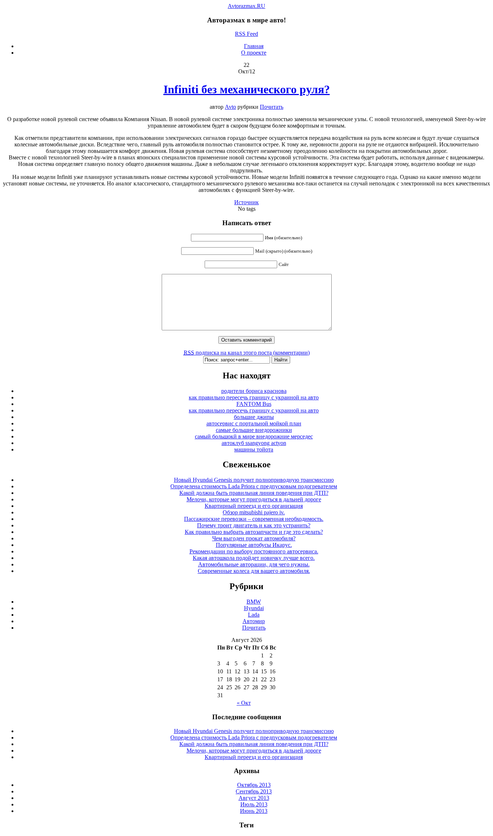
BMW (254, 602)
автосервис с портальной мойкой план (253, 423)
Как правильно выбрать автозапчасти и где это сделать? (254, 532)
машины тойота (253, 449)
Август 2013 (254, 798)
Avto (230, 107)
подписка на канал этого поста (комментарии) (247, 353)
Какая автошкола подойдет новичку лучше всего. (254, 558)
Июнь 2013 (253, 811)
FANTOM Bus (253, 404)
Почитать (271, 107)
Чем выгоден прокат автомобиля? (254, 538)
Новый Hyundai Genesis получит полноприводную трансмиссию (254, 480)
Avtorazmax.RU (246, 6)
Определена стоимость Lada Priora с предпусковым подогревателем (253, 486)
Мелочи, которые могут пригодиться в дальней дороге (254, 499)
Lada (253, 615)
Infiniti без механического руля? (246, 89)
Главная (253, 46)
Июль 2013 (253, 804)
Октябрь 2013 (254, 785)
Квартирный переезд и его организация (254, 506)
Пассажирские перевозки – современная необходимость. (253, 519)
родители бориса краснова (254, 391)
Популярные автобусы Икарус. (254, 545)
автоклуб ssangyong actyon (254, 443)
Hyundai (254, 608)
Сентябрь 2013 (254, 791)
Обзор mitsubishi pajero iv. (254, 512)
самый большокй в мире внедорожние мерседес (254, 436)
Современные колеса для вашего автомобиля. (254, 571)
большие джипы (254, 417)
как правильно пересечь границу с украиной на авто (254, 397)
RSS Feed (246, 34)
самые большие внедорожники (254, 430)
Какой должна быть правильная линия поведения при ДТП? (253, 493)
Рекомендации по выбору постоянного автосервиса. (253, 551)
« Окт (244, 703)
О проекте (253, 53)
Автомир (254, 621)
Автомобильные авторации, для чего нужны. (254, 564)
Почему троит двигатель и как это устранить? (253, 525)
